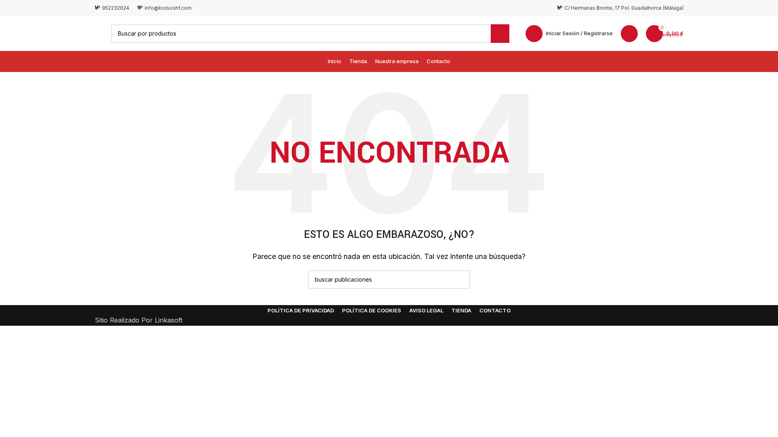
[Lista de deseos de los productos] (629, 33)
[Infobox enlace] (112, 8)
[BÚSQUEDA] (500, 33)
